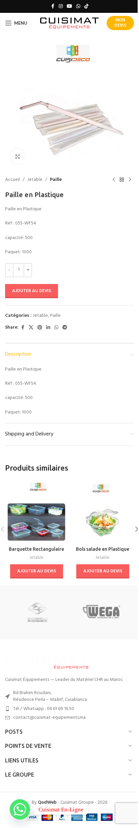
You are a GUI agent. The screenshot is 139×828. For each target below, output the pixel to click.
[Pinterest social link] (39, 328)
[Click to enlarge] (17, 156)
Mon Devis (120, 23)
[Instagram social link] (61, 6)
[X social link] (31, 328)
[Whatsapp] (20, 809)
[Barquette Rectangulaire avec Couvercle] (36, 511)
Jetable (35, 180)
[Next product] (130, 180)
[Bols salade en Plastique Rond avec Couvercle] (102, 511)
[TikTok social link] (86, 6)
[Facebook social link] (53, 6)
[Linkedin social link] (48, 328)
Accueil (12, 180)
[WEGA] (102, 612)
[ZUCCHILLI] (37, 612)
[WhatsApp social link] (78, 6)
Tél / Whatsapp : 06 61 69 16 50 (43, 709)
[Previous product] (114, 180)
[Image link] (47, 661)
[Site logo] (69, 23)
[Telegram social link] (64, 328)
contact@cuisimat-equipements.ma (49, 717)
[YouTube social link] (69, 6)
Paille (56, 180)
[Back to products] (122, 180)
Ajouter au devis (31, 290)
